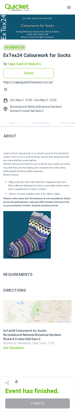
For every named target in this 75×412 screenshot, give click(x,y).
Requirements (40, 123)
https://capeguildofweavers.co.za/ (28, 82)
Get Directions (13, 347)
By (22, 64)
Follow (29, 73)
